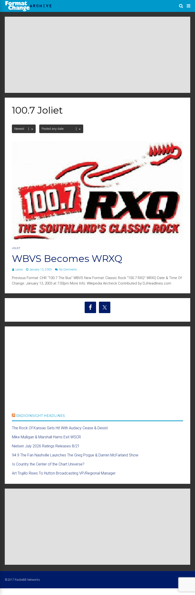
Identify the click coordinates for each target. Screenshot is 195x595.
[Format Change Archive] (28, 10)
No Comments (68, 269)
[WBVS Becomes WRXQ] (97, 238)
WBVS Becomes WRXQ (67, 258)
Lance (19, 269)
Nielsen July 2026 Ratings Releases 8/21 (46, 446)
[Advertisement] (97, 54)
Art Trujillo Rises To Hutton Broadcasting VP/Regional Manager (64, 473)
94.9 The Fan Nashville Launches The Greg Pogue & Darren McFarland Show (75, 455)
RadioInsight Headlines (40, 416)
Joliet (16, 248)
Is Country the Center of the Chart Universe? (48, 464)
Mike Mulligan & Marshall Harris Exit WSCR (46, 437)
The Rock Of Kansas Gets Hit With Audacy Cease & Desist (60, 428)
